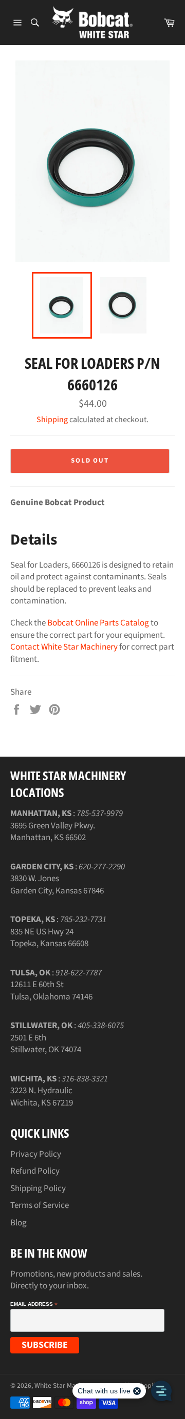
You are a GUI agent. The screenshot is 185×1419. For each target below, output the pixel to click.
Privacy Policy (35, 1154)
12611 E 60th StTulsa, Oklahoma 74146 (51, 990)
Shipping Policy (38, 1188)
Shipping (52, 419)
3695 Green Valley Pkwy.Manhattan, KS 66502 (52, 832)
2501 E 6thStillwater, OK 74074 (45, 1044)
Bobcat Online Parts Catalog (98, 623)
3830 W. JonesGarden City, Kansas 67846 (57, 884)
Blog (18, 1223)
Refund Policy (35, 1171)
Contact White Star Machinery (64, 647)
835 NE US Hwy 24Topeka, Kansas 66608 (49, 938)
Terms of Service (39, 1205)
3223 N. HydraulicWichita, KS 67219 (41, 1096)
